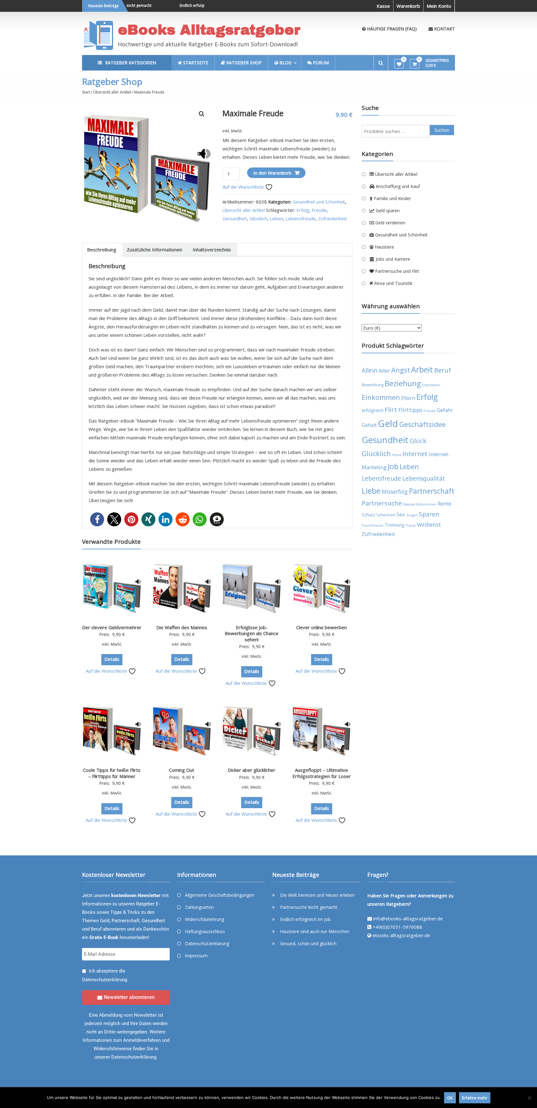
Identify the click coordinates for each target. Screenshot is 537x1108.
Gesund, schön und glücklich (308, 943)
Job (393, 466)
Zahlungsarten (199, 907)
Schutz (368, 515)
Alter (384, 370)
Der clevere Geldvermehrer (111, 627)
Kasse (383, 6)
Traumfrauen (372, 525)
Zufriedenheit (332, 218)
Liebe (371, 491)
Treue (410, 525)
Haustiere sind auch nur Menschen (314, 931)
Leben (276, 218)
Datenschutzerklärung (104, 979)
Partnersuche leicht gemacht (308, 907)
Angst (400, 369)
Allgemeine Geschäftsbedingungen (219, 895)
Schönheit (385, 515)
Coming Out (181, 770)
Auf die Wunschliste (244, 187)
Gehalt (369, 425)
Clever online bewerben (321, 627)
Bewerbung (372, 384)
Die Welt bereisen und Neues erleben (317, 895)
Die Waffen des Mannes (181, 627)
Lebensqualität (423, 478)
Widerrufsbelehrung (204, 919)
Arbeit (422, 369)
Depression (431, 385)
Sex (401, 514)
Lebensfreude (301, 218)
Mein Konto (439, 6)
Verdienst (429, 524)
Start (86, 92)
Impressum (196, 956)
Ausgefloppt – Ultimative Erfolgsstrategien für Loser (321, 773)
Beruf (442, 370)
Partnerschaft (431, 491)
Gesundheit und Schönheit (318, 202)
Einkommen (381, 397)
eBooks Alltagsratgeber (209, 29)
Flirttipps (410, 410)
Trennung (395, 525)
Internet (415, 453)
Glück (418, 440)
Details (111, 659)
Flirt (391, 409)
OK (450, 1098)
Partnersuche (382, 503)
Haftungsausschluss (205, 931)
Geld (388, 423)
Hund (396, 455)
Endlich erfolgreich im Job (189, 5)
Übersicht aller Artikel (112, 92)
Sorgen (412, 515)
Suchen (441, 130)
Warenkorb (408, 6)
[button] (201, 114)
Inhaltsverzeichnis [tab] (212, 249)
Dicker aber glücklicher (251, 770)
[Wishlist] (399, 64)
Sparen (429, 514)
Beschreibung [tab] (101, 249)
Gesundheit (235, 218)
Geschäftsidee (422, 424)
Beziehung (403, 383)
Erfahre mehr (474, 1098)
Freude (319, 210)
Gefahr (445, 410)
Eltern (408, 398)
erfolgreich (372, 410)
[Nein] (529, 1098)
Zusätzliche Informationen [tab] (154, 249)
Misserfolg (395, 491)
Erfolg (302, 210)
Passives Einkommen (419, 504)
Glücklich (258, 218)
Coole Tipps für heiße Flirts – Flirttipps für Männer (111, 773)
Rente (444, 503)
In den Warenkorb (272, 173)
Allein (369, 370)
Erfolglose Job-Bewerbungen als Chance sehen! (251, 633)
